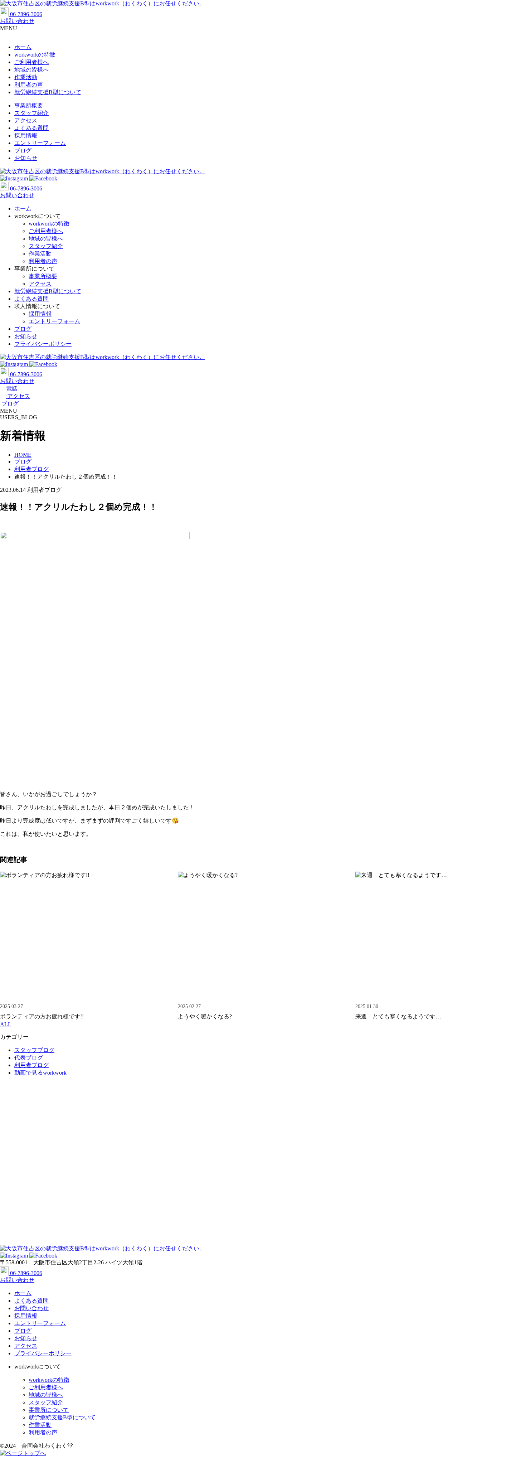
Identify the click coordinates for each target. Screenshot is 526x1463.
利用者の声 (28, 85)
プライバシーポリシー (43, 344)
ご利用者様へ (31, 62)
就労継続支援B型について (47, 92)
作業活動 (25, 77)
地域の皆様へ (31, 70)
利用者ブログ (31, 1065)
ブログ (22, 150)
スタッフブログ (34, 1050)
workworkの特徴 (34, 55)
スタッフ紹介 (31, 113)
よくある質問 (31, 128)
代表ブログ (28, 1058)
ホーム (22, 47)
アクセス (25, 120)
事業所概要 (28, 105)
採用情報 (25, 135)
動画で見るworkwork (40, 1073)
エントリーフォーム (40, 143)
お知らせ (25, 158)
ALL (5, 1024)
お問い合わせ (31, 1308)
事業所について (49, 1410)
